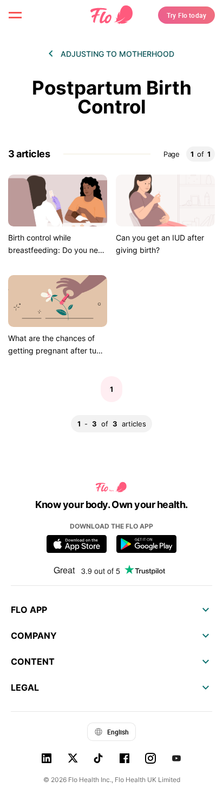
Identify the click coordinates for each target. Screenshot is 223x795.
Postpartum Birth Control (112, 97)
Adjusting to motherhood (117, 53)
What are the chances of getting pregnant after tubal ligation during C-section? (57, 350)
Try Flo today (186, 15)
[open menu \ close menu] (15, 15)
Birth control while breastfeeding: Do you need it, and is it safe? (57, 249)
